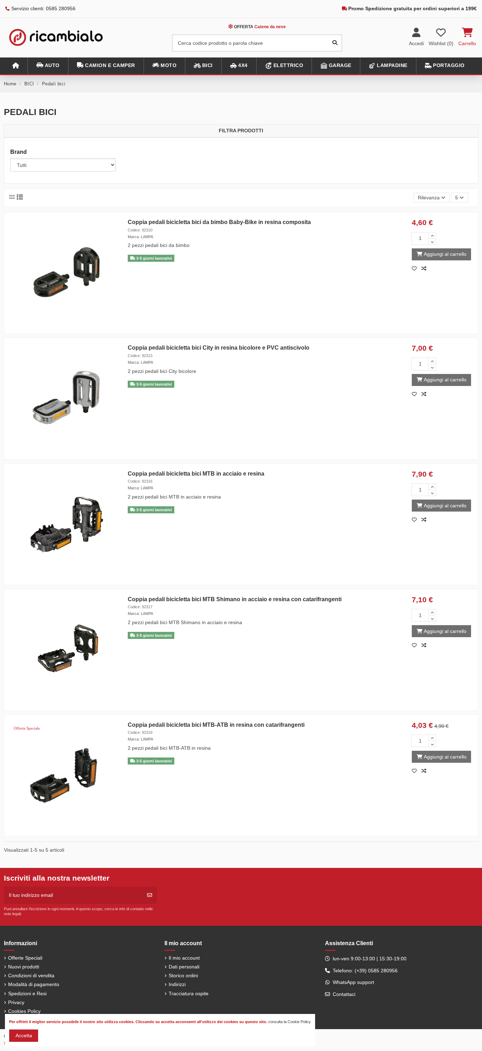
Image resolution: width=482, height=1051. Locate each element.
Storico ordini (183, 975)
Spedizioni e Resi (27, 993)
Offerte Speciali (25, 958)
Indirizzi (177, 984)
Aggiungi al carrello (445, 254)
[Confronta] (425, 268)
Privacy (16, 1002)
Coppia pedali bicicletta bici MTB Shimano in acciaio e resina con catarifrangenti (235, 599)
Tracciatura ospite (189, 993)
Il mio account (184, 958)
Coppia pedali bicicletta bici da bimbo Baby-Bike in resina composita (219, 222)
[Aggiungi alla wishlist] (416, 268)
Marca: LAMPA (140, 237)
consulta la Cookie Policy (289, 1022)
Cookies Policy (24, 1011)
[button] (48, 66)
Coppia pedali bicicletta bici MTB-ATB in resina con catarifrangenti (216, 725)
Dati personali (184, 967)
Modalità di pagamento (33, 984)
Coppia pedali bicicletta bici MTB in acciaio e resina (196, 474)
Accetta (24, 1035)
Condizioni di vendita (31, 975)
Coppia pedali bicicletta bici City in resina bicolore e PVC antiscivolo (218, 348)
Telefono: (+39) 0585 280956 (365, 970)
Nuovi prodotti (23, 967)
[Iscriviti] (149, 895)
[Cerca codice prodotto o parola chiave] (334, 43)
